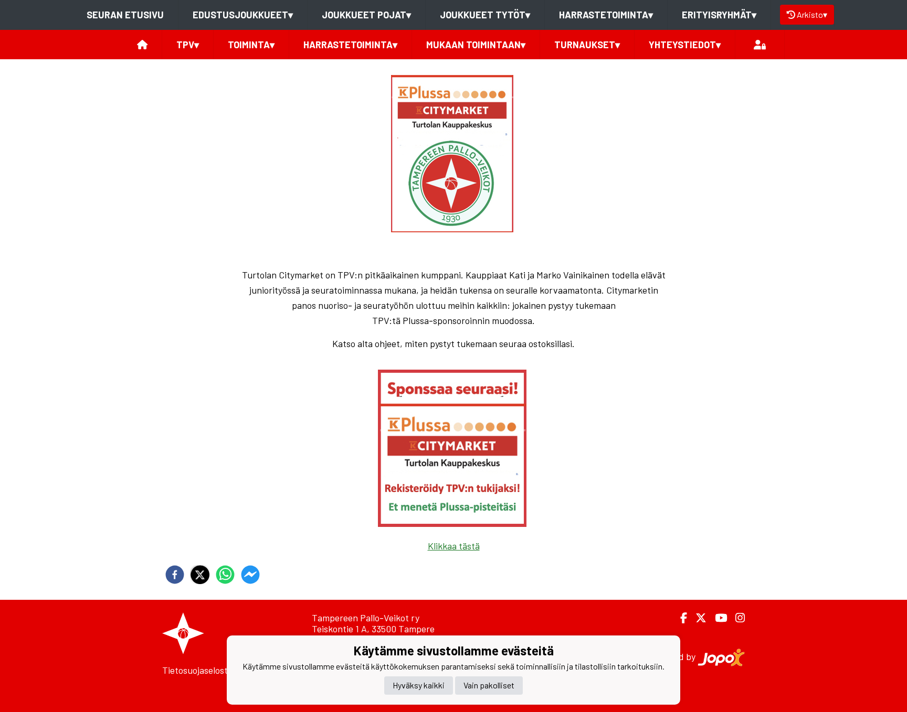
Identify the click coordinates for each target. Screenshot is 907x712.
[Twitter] (696, 617)
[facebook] (174, 574)
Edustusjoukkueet (243, 14)
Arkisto (812, 14)
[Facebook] (679, 617)
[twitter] (200, 574)
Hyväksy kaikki (419, 686)
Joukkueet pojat (366, 14)
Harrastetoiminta (606, 14)
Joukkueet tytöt (485, 14)
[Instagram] (736, 617)
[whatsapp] (225, 574)
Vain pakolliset (488, 686)
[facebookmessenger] (250, 574)
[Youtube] (716, 617)
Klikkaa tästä (454, 546)
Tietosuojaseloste (197, 670)
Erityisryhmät (719, 14)
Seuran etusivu (125, 14)
